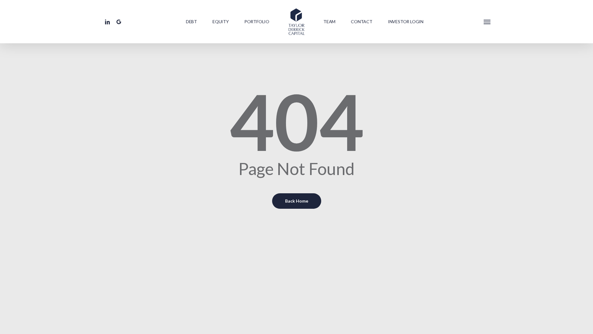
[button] (487, 22)
